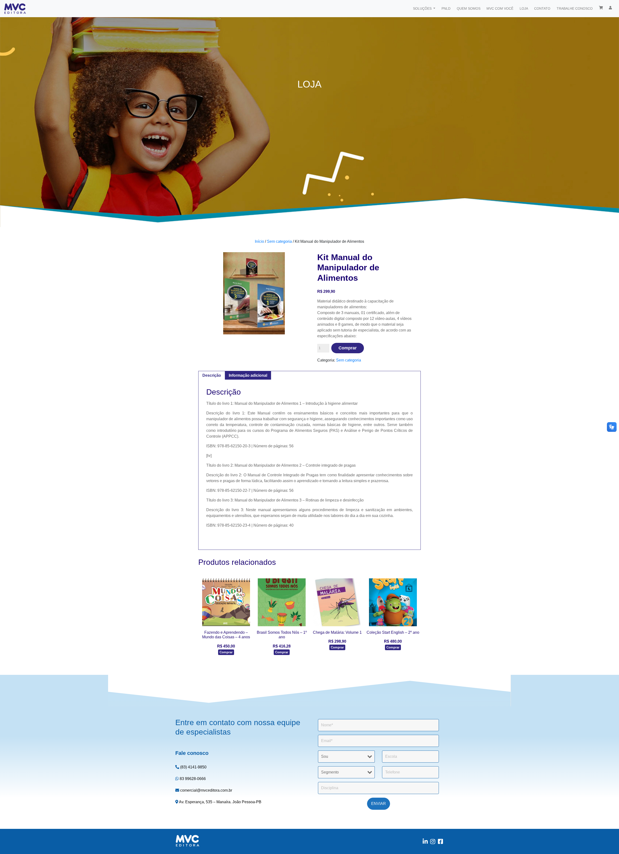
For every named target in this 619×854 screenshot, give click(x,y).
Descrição (211, 375)
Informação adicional (248, 375)
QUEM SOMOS (468, 8)
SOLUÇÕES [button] (423, 8)
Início (259, 241)
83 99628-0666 (192, 779)
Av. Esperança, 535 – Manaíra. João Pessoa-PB (219, 802)
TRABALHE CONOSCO (575, 8)
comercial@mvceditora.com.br (205, 790)
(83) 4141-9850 (192, 767)
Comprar (348, 348)
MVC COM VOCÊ (499, 8)
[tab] (212, 375)
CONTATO (542, 8)
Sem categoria (279, 241)
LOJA (524, 8)
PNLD (446, 8)
